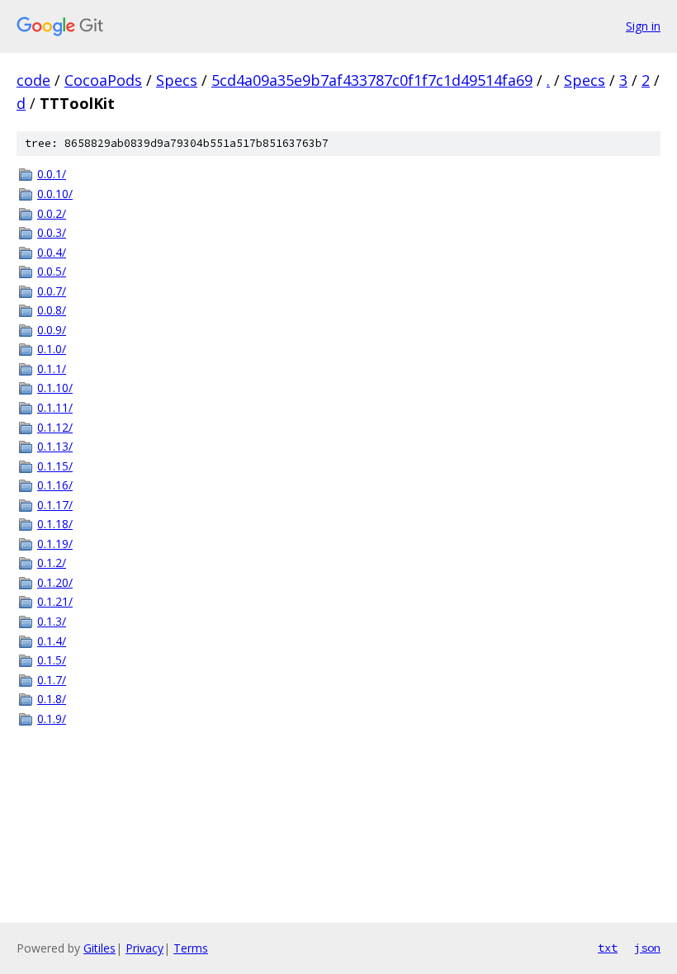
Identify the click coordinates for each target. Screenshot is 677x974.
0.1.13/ (55, 446)
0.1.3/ (51, 621)
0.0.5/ (51, 271)
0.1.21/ (55, 601)
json (647, 947)
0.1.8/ (51, 699)
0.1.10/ (55, 387)
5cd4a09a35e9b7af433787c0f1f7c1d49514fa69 (372, 80)
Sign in (643, 26)
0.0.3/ (51, 232)
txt (608, 947)
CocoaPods (103, 80)
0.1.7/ (51, 680)
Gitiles (99, 948)
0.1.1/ (51, 368)
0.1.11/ (55, 407)
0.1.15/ (55, 466)
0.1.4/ (51, 641)
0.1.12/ (55, 427)
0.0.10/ (55, 193)
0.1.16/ (55, 485)
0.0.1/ (51, 174)
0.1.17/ (55, 505)
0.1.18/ (55, 524)
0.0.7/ (51, 291)
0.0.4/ (51, 252)
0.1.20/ (55, 582)
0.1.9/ (51, 718)
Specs (176, 80)
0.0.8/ (51, 310)
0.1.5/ (51, 660)
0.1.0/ (51, 349)
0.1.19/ (55, 543)
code (33, 80)
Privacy (144, 948)
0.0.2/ (51, 213)
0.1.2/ (51, 562)
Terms (190, 948)
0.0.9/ (51, 330)
